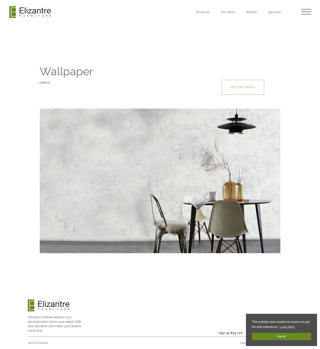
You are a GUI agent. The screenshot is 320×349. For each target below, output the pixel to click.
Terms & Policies (38, 342)
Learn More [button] (287, 326)
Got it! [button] (282, 336)
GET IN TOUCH (242, 87)
